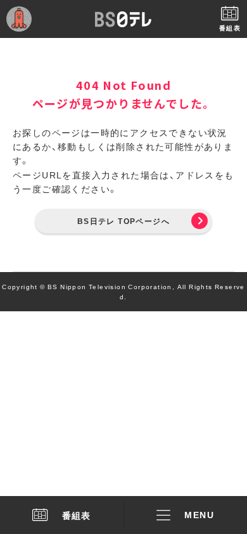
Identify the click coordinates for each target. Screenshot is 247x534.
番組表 (76, 515)
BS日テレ (123, 19)
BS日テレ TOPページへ (123, 221)
